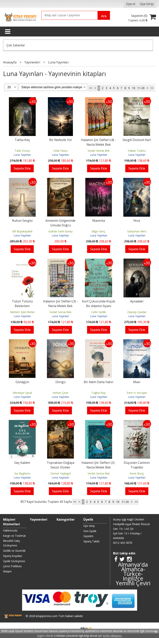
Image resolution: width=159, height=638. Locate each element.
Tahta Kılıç (22, 140)
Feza (136, 220)
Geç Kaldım (22, 463)
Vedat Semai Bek (99, 150)
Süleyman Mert (136, 231)
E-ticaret (73, 628)
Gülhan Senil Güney (60, 231)
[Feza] (136, 180)
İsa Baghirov (22, 473)
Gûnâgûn (22, 382)
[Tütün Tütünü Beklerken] (22, 261)
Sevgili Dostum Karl (137, 140)
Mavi (136, 382)
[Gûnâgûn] (22, 341)
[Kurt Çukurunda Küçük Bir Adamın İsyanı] (98, 261)
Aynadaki (136, 301)
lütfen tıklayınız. (112, 635)
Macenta (98, 220)
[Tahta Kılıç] (22, 99)
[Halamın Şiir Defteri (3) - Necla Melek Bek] (60, 261)
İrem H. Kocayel (137, 393)
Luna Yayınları (22, 155)
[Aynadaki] (137, 261)
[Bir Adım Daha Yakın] (98, 341)
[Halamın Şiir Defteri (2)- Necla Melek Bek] (98, 422)
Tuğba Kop (98, 393)
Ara (103, 16)
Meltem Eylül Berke (22, 312)
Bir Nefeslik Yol (60, 140)
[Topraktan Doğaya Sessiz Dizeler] (60, 422)
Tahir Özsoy (22, 150)
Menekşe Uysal (22, 393)
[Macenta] (98, 180)
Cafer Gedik (98, 312)
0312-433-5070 (122, 543)
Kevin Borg (137, 473)
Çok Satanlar (15, 45)
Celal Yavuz (60, 150)
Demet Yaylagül (60, 473)
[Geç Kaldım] (22, 422)
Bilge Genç (98, 231)
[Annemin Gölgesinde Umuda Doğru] (60, 180)
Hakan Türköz (137, 150)
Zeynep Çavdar (136, 312)
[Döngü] (60, 341)
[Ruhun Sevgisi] (22, 180)
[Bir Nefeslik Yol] (60, 99)
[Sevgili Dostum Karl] (137, 99)
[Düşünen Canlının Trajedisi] (137, 422)
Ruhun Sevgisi (22, 220)
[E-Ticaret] (86, 628)
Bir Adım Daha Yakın (98, 382)
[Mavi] (136, 341)
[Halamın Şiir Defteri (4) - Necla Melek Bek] (98, 99)
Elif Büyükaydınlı (22, 231)
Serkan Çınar (60, 393)
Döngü (60, 382)
